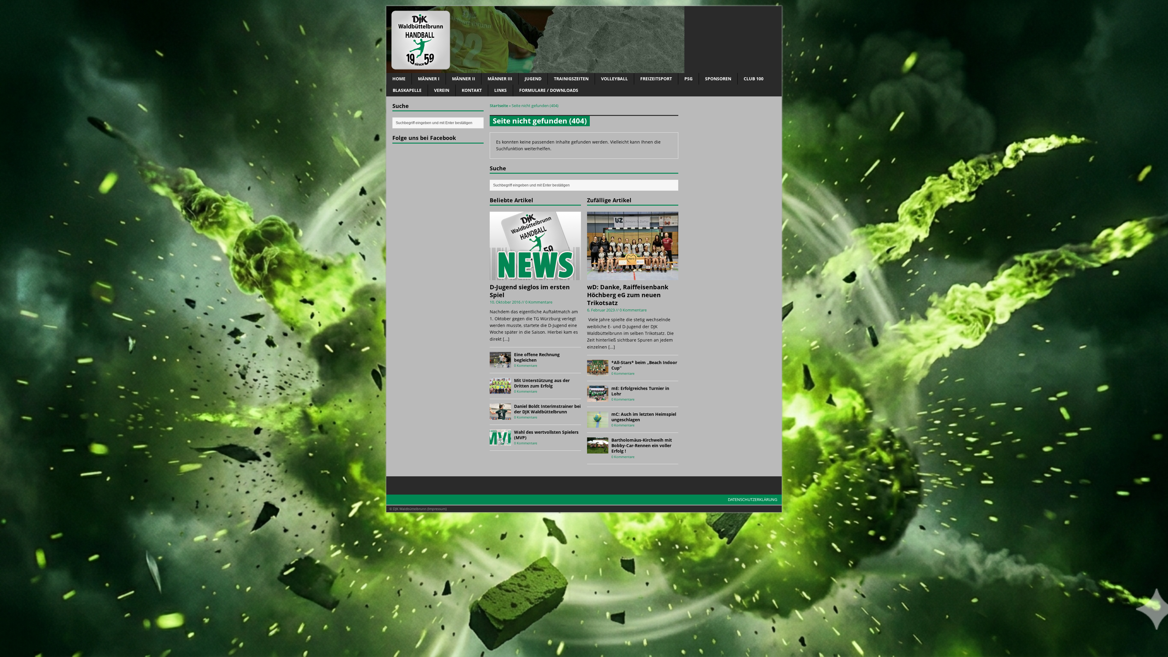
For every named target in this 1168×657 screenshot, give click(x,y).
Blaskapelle (407, 90)
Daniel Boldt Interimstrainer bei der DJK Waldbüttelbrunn (547, 409)
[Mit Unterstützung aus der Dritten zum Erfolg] (500, 390)
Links (500, 90)
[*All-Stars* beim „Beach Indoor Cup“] (597, 372)
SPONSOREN (718, 79)
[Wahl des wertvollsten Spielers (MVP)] (500, 442)
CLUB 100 (753, 79)
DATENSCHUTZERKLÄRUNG (752, 499)
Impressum (437, 508)
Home (398, 79)
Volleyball (614, 79)
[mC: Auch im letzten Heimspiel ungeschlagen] (597, 424)
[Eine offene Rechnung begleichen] (500, 364)
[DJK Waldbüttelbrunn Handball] (584, 39)
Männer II (463, 79)
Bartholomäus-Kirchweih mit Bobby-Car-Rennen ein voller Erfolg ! (641, 445)
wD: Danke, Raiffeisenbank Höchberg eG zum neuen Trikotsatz (627, 295)
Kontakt (472, 90)
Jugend (533, 79)
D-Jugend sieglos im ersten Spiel (530, 291)
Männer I (429, 79)
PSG (688, 79)
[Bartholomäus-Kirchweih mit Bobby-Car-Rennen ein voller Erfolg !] (597, 450)
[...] (506, 339)
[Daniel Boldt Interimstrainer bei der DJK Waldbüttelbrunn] (500, 416)
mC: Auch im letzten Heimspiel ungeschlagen (643, 416)
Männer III (500, 79)
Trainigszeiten (571, 79)
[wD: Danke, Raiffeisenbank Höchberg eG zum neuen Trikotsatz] (632, 277)
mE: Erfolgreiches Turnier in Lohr (640, 391)
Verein (441, 90)
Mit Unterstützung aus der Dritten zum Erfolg (542, 383)
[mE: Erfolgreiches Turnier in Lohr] (597, 398)
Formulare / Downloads (548, 90)
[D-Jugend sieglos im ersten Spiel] (535, 277)
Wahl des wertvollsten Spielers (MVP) (546, 434)
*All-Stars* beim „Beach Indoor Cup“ (644, 365)
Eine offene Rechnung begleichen (537, 357)
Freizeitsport (656, 79)
